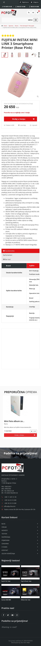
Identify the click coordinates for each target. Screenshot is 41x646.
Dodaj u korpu (18, 119)
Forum (4, 527)
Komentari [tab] (8, 255)
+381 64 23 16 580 (10, 500)
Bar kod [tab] (7, 259)
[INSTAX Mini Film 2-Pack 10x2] (20, 406)
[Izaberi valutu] (33, 13)
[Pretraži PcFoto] (29, 13)
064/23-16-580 (21, 6)
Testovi (4, 534)
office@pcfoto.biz (9, 506)
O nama (4, 547)
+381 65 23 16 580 (10, 503)
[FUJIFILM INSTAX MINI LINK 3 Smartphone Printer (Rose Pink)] (4, 54)
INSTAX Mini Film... (13, 422)
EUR (34, 435)
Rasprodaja (6, 537)
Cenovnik (5, 544)
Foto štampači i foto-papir (27, 26)
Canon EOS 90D (6, 600)
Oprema (11, 26)
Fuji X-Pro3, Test (26, 581)
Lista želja (23, 125)
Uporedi (34, 125)
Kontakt (5, 550)
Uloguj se (35, 2)
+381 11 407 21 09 (10, 497)
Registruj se (25, 2)
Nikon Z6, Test (25, 600)
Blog (3, 524)
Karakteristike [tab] (9, 251)
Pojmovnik (5, 540)
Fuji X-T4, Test (5, 581)
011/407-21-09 (7, 6)
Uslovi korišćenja (8, 553)
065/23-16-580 (34, 6)
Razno (16, 26)
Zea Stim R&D (25, 642)
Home (5, 26)
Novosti (5, 530)
